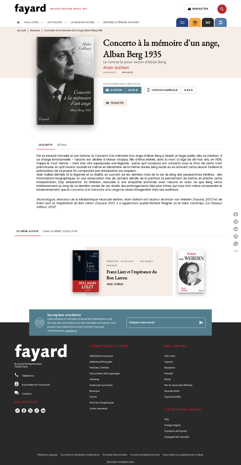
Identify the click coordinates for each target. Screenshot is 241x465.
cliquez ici (71, 330)
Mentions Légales (47, 454)
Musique (35, 30)
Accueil (21, 30)
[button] (198, 9)
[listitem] (17, 410)
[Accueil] (30, 9)
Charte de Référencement (145, 454)
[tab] (18, 22)
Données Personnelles (115, 454)
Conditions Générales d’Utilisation (80, 454)
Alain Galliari (116, 67)
